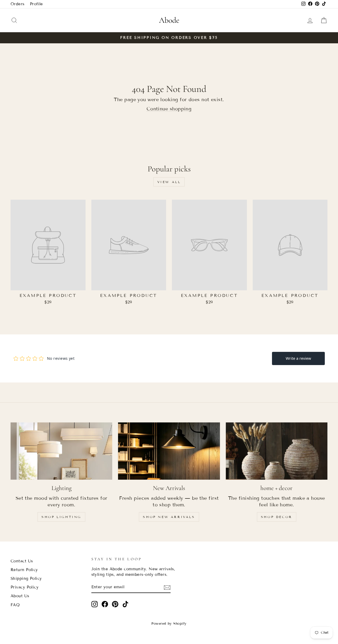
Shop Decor (276, 517)
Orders (18, 4)
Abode (169, 20)
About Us (20, 596)
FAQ (15, 605)
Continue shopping (169, 109)
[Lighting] (61, 451)
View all (169, 182)
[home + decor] (276, 451)
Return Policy (24, 569)
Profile (36, 4)
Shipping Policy (26, 578)
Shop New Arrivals (169, 517)
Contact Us (22, 561)
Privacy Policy (25, 587)
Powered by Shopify (168, 624)
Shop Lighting (61, 517)
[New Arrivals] (169, 451)
